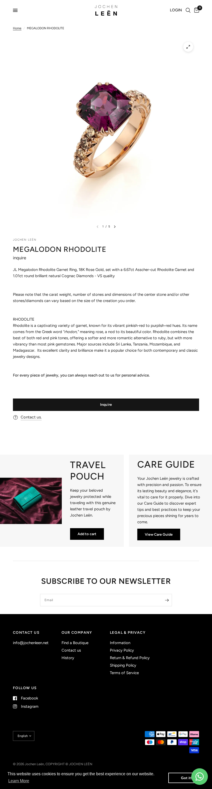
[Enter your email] (167, 600)
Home (17, 28)
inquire (19, 257)
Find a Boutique (75, 642)
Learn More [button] (18, 781)
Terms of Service (124, 672)
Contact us (71, 650)
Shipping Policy (123, 665)
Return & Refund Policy (130, 657)
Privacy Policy (122, 650)
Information (120, 642)
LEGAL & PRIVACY (128, 633)
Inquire (106, 404)
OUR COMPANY (77, 633)
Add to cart (87, 534)
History (68, 657)
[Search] (188, 10)
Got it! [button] (186, 778)
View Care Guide (159, 534)
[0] (195, 10)
